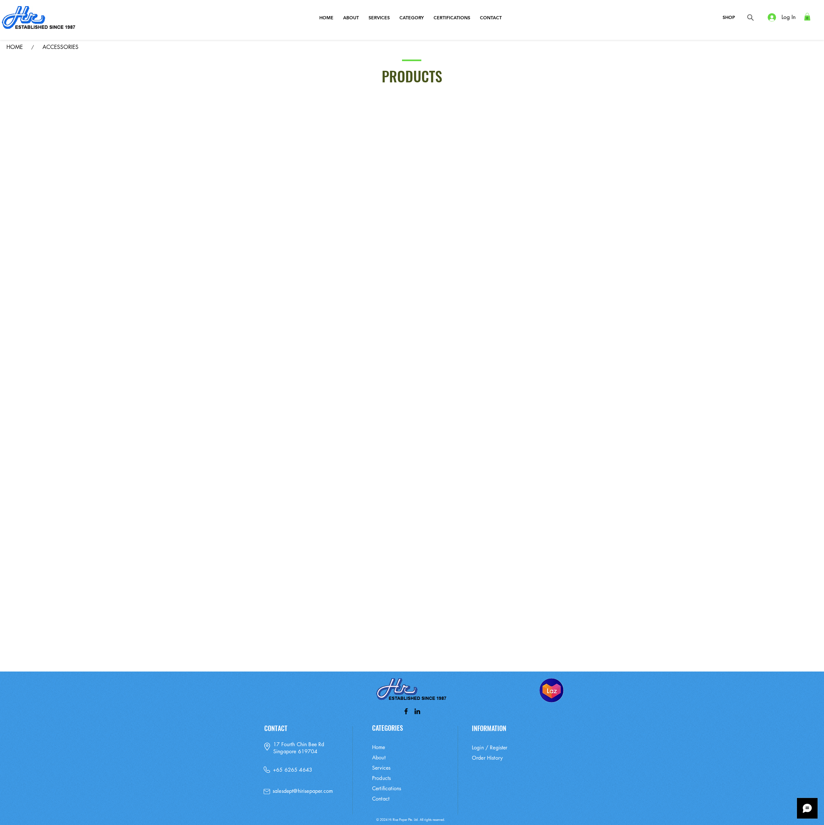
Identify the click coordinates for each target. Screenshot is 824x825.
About (379, 757)
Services (381, 768)
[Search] (750, 18)
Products (381, 778)
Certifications (386, 788)
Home (378, 747)
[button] (807, 17)
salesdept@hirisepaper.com (303, 791)
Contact (380, 798)
